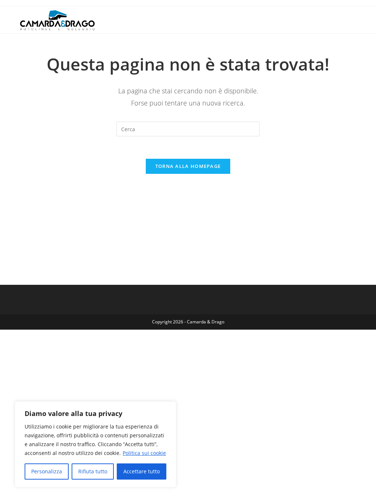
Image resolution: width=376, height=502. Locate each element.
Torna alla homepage (188, 166)
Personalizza (46, 471)
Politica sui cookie (144, 452)
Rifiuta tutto (92, 471)
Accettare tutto (141, 471)
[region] (95, 444)
